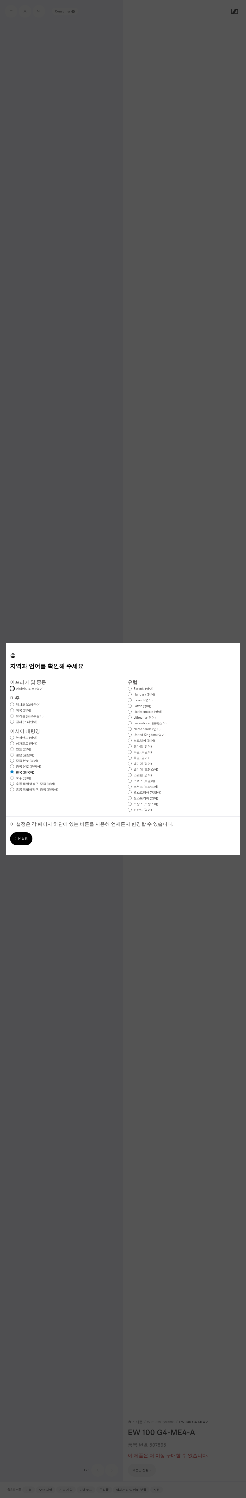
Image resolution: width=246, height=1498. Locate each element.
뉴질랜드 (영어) (26, 738)
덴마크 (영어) (143, 746)
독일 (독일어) (143, 752)
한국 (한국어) (25, 772)
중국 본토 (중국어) (28, 766)
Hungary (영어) (144, 694)
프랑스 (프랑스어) (146, 804)
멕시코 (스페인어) (28, 704)
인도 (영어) (23, 749)
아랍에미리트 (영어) (29, 689)
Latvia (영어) (142, 706)
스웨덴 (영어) (143, 775)
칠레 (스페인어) (26, 722)
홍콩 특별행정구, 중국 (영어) (35, 784)
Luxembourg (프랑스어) (150, 723)
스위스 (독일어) (144, 781)
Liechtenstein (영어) (148, 712)
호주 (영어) (23, 778)
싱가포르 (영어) (26, 743)
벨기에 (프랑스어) (146, 769)
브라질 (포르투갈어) (29, 716)
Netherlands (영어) (147, 729)
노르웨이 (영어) (144, 740)
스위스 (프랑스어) (146, 787)
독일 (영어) (141, 758)
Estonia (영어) (143, 689)
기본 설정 (21, 838)
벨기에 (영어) (143, 763)
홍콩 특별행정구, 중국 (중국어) (37, 789)
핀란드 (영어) (143, 810)
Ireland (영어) (143, 700)
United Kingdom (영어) (150, 735)
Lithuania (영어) (145, 717)
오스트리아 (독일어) (147, 792)
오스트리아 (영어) (146, 798)
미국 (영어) (23, 710)
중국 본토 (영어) (27, 761)
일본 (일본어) (25, 755)
